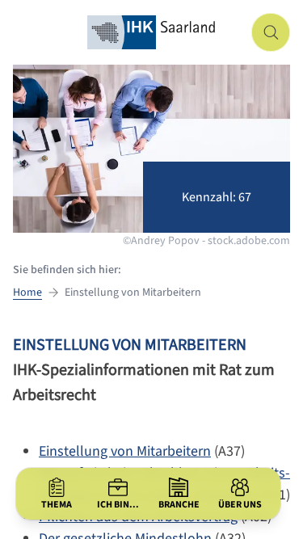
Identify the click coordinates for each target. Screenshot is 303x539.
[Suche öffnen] (270, 32)
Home (27, 292)
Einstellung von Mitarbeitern (125, 451)
